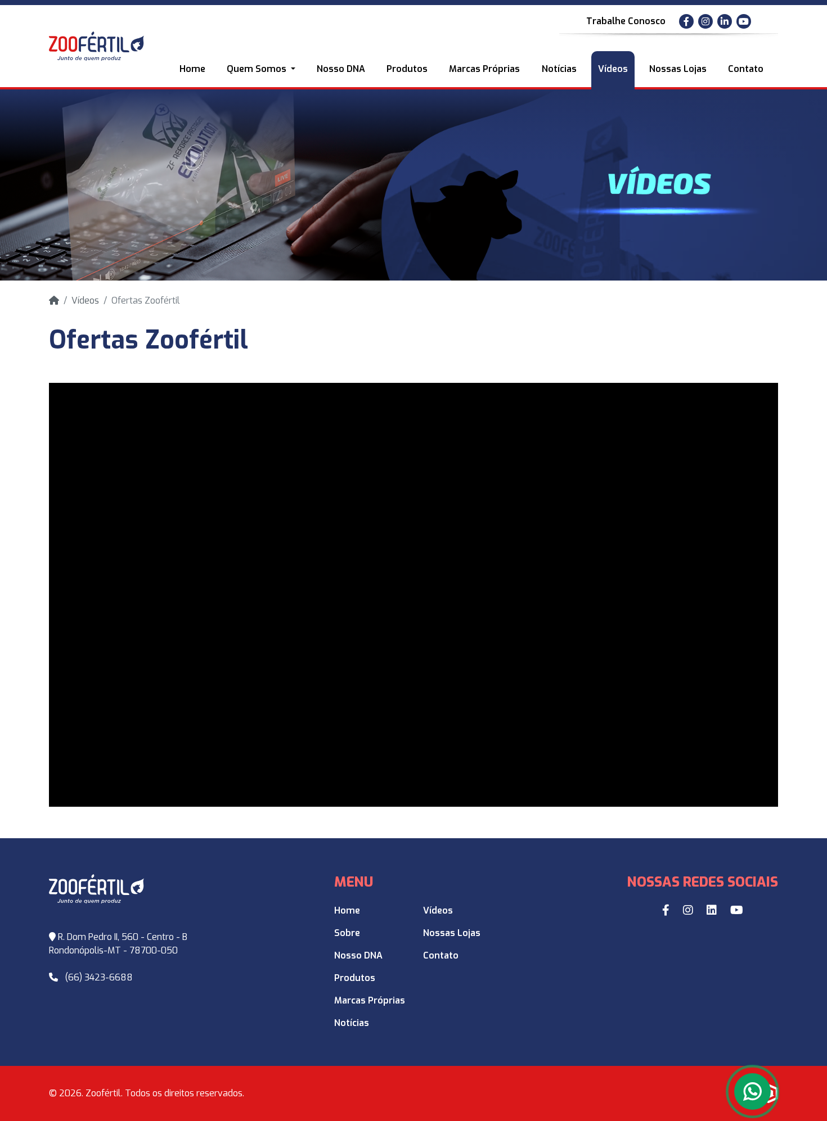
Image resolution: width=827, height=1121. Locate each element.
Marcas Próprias (484, 69)
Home (192, 69)
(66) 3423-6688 (99, 977)
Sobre (347, 933)
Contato (745, 69)
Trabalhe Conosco (626, 21)
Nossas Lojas (678, 69)
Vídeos (613, 69)
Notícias (559, 69)
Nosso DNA (341, 69)
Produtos (407, 69)
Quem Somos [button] (258, 69)
